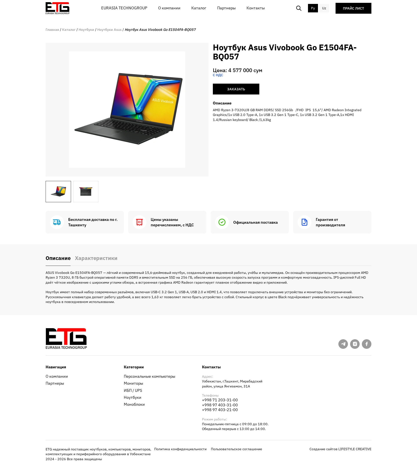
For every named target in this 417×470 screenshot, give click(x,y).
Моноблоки (134, 404)
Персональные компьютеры (149, 376)
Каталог (198, 7)
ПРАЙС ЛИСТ (353, 8)
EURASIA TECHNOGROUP (124, 7)
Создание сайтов (340, 449)
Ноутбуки (132, 397)
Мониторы (133, 383)
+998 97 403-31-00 (220, 404)
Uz (324, 8)
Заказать (236, 89)
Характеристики (96, 258)
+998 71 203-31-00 (220, 399)
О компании (169, 7)
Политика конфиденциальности (180, 449)
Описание (58, 258)
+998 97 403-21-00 (220, 409)
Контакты (256, 7)
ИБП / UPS (133, 390)
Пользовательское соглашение (236, 449)
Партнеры (226, 7)
